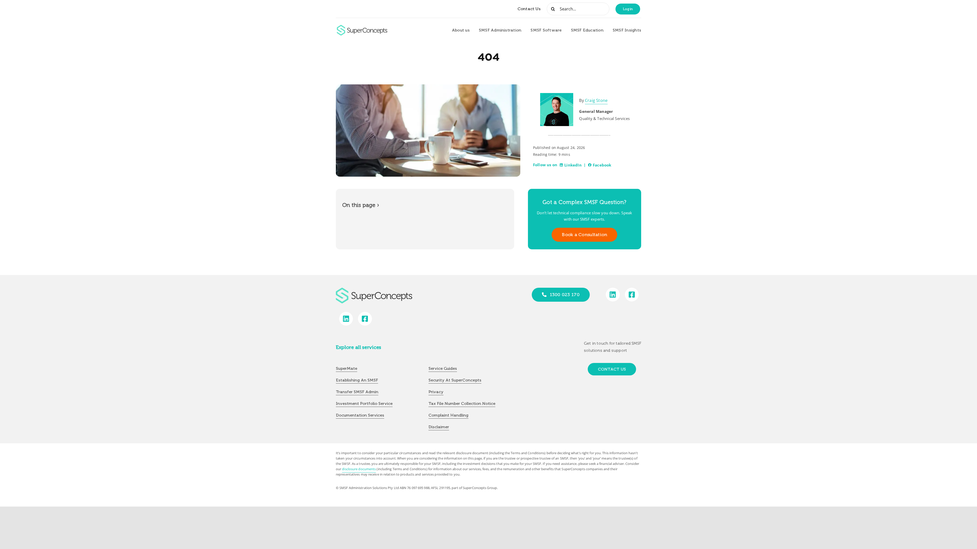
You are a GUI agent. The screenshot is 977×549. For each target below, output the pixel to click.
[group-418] (362, 27)
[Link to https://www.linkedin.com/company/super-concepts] (613, 295)
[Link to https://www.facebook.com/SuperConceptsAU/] (632, 295)
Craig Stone (596, 100)
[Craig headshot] (556, 95)
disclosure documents (359, 469)
